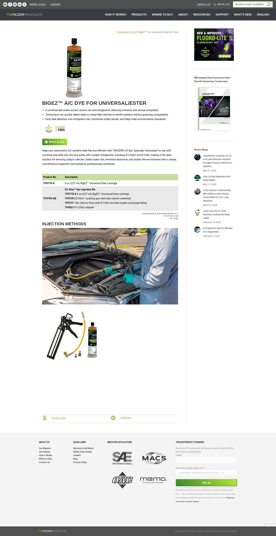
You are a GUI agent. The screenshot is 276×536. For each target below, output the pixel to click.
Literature (125, 417)
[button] (56, 6)
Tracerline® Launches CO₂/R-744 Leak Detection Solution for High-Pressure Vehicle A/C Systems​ (217, 161)
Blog (75, 458)
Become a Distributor (83, 448)
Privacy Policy (80, 462)
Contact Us (44, 462)
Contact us (203, 4)
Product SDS (59, 418)
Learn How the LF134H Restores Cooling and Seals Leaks (216, 214)
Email (179, 455)
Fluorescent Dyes (126, 32)
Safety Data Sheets (82, 451)
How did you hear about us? (190, 468)
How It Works (45, 455)
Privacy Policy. (230, 531)
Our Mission (45, 448)
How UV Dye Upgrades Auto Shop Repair (216, 178)
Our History (44, 451)
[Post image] (197, 157)
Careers (77, 455)
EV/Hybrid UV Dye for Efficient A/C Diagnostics (218, 230)
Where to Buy (38, 4)
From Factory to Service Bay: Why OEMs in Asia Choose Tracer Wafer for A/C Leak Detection (217, 195)
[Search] (269, 4)
